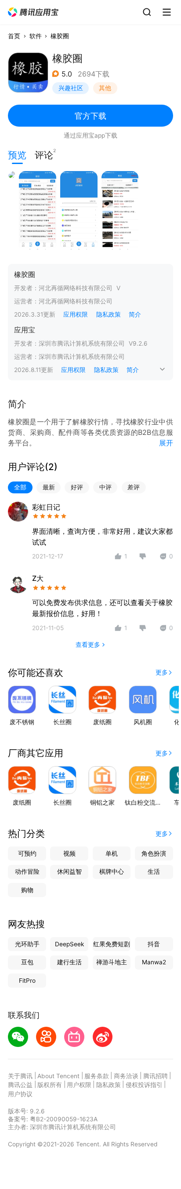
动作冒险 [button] (27, 871)
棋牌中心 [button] (111, 871)
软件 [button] (35, 36)
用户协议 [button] (20, 1094)
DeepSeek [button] (69, 944)
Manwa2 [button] (154, 962)
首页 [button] (14, 36)
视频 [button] (69, 853)
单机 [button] (111, 853)
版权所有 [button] (49, 1084)
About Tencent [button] (58, 1076)
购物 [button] (27, 890)
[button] (33, 12)
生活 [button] (154, 871)
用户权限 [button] (79, 1084)
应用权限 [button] (75, 314)
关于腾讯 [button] (20, 1076)
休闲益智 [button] (69, 871)
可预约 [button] (27, 853)
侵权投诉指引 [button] (144, 1084)
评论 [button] (44, 154)
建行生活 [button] (69, 962)
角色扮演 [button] (153, 853)
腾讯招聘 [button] (155, 1076)
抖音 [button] (154, 944)
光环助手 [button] (27, 944)
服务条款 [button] (96, 1076)
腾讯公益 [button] (20, 1084)
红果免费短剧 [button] (111, 944)
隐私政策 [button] (108, 314)
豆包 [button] (27, 962)
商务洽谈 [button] (126, 1076)
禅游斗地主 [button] (111, 962)
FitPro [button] (27, 980)
